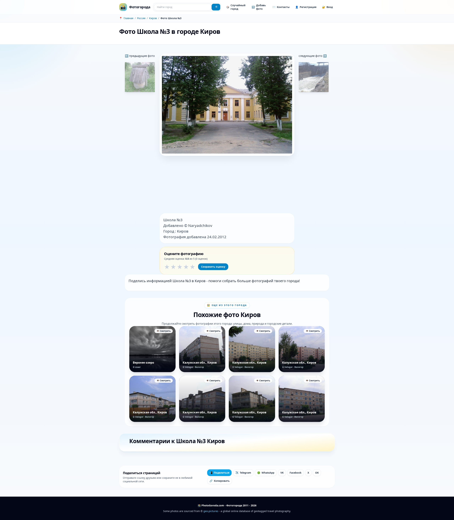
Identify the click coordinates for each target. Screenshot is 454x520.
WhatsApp (265, 472)
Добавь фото (259, 7)
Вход (327, 7)
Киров (153, 18)
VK (282, 472)
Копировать (219, 480)
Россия (141, 18)
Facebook (295, 472)
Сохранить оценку (213, 266)
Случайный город (235, 7)
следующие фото (311, 56)
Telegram (243, 472)
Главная (128, 18)
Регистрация (305, 7)
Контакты (281, 7)
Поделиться (219, 472)
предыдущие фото (141, 56)
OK (317, 472)
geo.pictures (210, 511)
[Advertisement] (227, 185)
